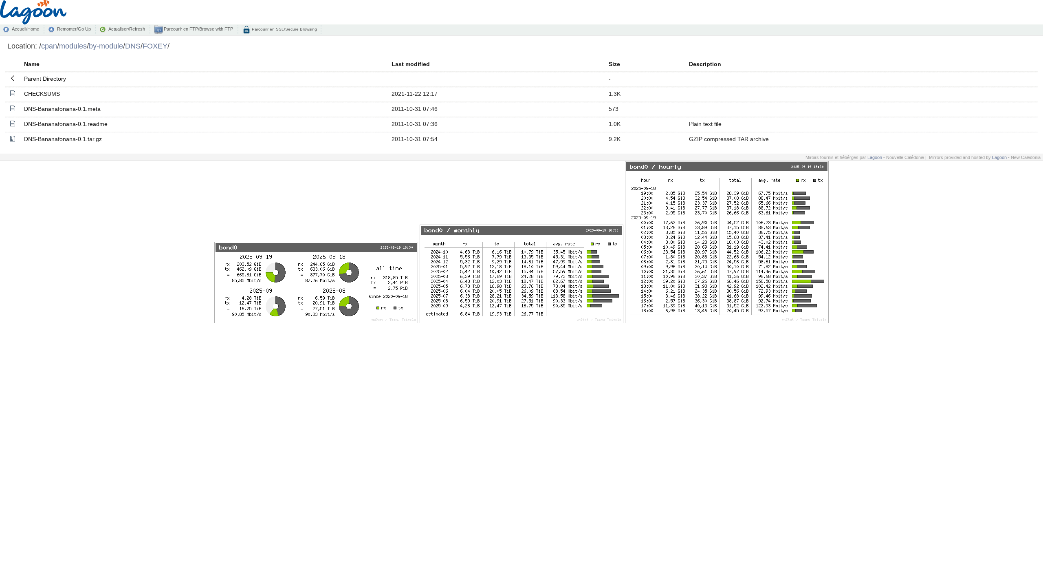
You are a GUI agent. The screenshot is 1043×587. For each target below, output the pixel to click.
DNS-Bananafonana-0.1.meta (62, 109)
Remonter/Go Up (74, 28)
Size (614, 64)
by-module (106, 46)
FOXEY (155, 46)
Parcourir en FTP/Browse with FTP (198, 28)
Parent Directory (45, 78)
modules (73, 46)
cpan (49, 46)
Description (705, 64)
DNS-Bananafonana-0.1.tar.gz (63, 139)
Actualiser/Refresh (126, 28)
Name (32, 64)
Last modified (411, 64)
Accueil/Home (25, 28)
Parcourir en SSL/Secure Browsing (284, 29)
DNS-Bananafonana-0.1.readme (66, 124)
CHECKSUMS (42, 93)
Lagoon (874, 157)
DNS (133, 46)
